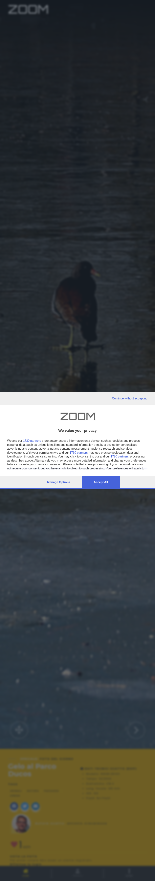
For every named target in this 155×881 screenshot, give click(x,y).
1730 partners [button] (32, 440)
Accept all (101, 482)
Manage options (58, 482)
